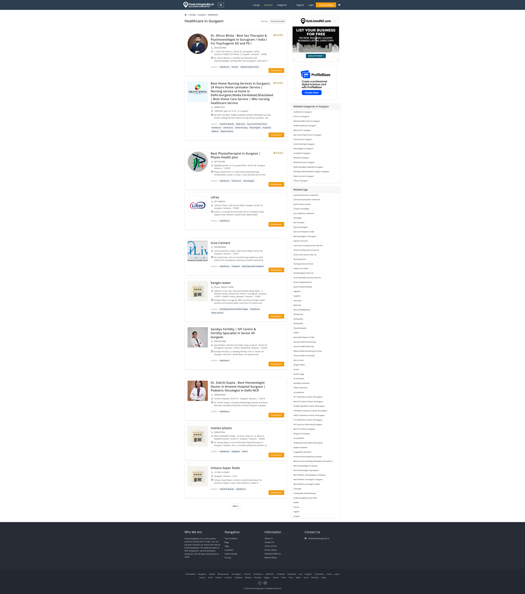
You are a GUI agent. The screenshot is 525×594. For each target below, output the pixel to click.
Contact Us (269, 542)
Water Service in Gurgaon (303, 176)
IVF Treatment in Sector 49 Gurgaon (307, 397)
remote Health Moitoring (303, 346)
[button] (339, 4)
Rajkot (298, 577)
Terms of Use (271, 546)
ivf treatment (298, 378)
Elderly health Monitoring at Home (307, 351)
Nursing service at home (303, 264)
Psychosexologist (300, 227)
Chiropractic (298, 314)
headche (296, 296)
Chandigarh (236, 574)
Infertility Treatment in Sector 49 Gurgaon (310, 410)
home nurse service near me (304, 254)
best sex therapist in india (303, 231)
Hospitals (267, 127)
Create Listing (326, 5)
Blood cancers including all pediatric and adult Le (313, 461)
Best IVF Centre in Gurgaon (304, 429)
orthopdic (297, 488)
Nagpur (267, 577)
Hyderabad (319, 574)
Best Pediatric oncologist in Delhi (306, 484)
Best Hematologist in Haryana (305, 466)
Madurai (248, 577)
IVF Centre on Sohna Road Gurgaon (307, 424)
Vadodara (315, 577)
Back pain (297, 305)
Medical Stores (227, 131)
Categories (282, 5)
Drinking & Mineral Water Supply (234, 309)
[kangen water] (198, 291)
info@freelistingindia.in (318, 538)
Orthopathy (298, 319)
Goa (300, 574)
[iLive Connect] (198, 251)
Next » (236, 506)
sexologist (297, 218)
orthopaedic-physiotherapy (304, 493)
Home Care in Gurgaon (302, 139)
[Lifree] (198, 205)
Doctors (235, 67)
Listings (256, 5)
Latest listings (231, 553)
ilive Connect (298, 360)
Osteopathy (298, 323)
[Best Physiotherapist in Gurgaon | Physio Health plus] (198, 162)
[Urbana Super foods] (198, 476)
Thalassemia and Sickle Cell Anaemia (308, 443)
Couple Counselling (301, 208)
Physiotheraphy (299, 328)
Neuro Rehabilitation (301, 309)
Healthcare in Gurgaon (302, 112)
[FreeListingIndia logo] (199, 5)
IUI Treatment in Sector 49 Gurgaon (307, 420)
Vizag (323, 577)
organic (296, 511)
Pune (291, 577)
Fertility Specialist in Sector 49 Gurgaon (309, 406)
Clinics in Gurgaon (300, 180)
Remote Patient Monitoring (304, 342)
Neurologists (255, 127)
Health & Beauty (227, 124)
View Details (276, 70)
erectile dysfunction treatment (305, 195)
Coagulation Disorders (302, 452)
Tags (227, 546)
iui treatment (298, 392)
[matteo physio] (198, 436)
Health (296, 332)
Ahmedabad (191, 574)
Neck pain (297, 300)
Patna (283, 577)
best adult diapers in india (303, 337)
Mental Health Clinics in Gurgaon (306, 121)
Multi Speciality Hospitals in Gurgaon (308, 167)
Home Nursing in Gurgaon (304, 144)
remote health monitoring (304, 355)
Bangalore (202, 574)
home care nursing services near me (308, 245)
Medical (215, 131)
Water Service (217, 312)
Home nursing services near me (306, 250)
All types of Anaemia (301, 433)
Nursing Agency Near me (303, 273)
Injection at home (300, 241)
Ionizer (296, 369)
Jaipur (337, 574)
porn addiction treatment (303, 213)
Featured (268, 5)
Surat (306, 577)
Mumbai (257, 577)
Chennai (247, 574)
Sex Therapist (298, 222)
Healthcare (224, 67)
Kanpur (202, 577)
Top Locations (231, 538)
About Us (269, 538)
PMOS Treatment (300, 387)
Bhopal (212, 574)
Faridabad (281, 574)
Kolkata (218, 577)
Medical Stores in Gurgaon (304, 162)
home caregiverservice (302, 282)
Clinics (244, 451)
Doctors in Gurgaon (301, 116)
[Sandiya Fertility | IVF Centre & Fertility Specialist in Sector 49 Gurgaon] (198, 337)
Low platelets (298, 438)
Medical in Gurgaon (301, 157)
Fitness (296, 507)
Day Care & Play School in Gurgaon (307, 135)
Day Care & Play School (257, 124)
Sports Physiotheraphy (302, 287)
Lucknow (228, 577)
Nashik (275, 577)
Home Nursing (241, 127)
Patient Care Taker (300, 268)
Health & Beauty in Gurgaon (304, 125)
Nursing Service (299, 259)
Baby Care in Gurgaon (302, 130)
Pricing (228, 557)
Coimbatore (258, 574)
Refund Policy (271, 557)
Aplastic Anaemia (300, 447)
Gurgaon (202, 14)
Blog (227, 542)
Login (311, 5)
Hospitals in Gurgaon (301, 153)
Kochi (210, 577)
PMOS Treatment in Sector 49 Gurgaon (309, 415)
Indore (329, 574)
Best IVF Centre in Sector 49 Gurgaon (308, 401)
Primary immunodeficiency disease (307, 456)
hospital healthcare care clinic (305, 498)
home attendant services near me (307, 277)
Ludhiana (238, 577)
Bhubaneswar (223, 574)
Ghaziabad (292, 574)
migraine (297, 291)
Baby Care (240, 124)
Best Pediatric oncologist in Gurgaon (308, 479)
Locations (229, 550)
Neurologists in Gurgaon (303, 148)
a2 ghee (296, 516)
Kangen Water (299, 364)
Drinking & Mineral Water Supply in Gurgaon (311, 171)
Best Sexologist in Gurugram (304, 236)
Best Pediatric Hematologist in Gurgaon (309, 475)
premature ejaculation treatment (306, 199)
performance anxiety (301, 204)
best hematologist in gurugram (306, 470)
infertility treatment (301, 383)
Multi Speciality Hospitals (253, 266)
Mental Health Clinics (250, 67)
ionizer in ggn (298, 374)
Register (300, 5)
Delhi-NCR (270, 574)
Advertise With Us (273, 553)
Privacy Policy (271, 550)
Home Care (228, 127)
